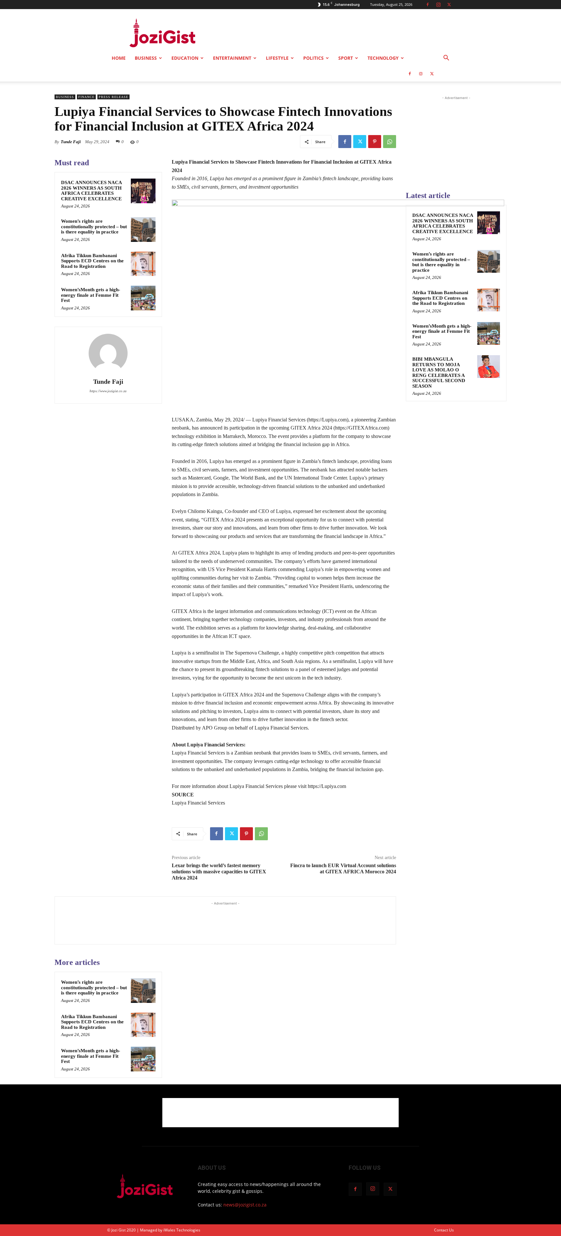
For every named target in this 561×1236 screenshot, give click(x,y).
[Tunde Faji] (108, 353)
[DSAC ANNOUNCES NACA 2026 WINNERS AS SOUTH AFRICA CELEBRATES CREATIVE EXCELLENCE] (143, 191)
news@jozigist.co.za (245, 1205)
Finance (86, 97)
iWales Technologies (181, 1230)
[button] (446, 59)
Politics (313, 58)
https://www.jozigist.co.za (108, 391)
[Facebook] (427, 4)
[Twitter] (449, 4)
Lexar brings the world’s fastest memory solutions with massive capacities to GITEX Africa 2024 (219, 871)
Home (119, 58)
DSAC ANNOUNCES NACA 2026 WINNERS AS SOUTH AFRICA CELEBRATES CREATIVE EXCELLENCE (91, 190)
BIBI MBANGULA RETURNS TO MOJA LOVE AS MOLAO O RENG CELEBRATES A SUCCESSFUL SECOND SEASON (438, 372)
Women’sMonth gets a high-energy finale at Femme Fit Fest (90, 295)
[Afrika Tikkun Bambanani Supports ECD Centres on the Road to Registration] (143, 264)
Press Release (113, 97)
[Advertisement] (335, 32)
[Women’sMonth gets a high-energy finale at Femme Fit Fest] (143, 298)
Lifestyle (277, 58)
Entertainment (232, 58)
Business (146, 58)
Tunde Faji (71, 141)
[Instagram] (438, 4)
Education (184, 58)
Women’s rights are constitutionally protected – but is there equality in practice (94, 226)
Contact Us (444, 1230)
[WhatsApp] (389, 141)
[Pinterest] (374, 141)
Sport (345, 58)
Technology (383, 58)
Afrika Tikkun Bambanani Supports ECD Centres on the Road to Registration (92, 261)
